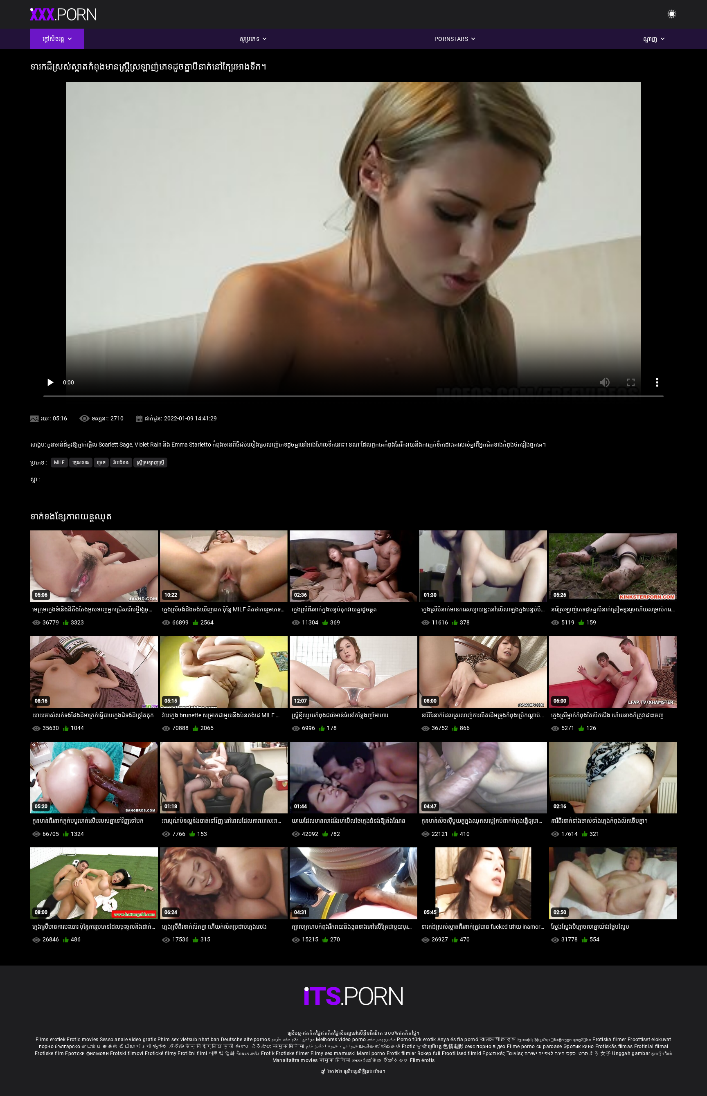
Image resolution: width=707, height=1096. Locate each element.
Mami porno (371, 1053)
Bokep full (428, 1053)
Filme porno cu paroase (534, 1046)
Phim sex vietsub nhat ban (189, 1039)
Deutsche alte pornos (245, 1039)
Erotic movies (83, 1039)
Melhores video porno (341, 1039)
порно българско (60, 1046)
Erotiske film (50, 1053)
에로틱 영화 (222, 1053)
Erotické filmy (161, 1053)
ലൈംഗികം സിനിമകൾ (380, 1046)
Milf (59, 462)
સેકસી (143, 1046)
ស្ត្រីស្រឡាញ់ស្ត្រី (150, 462)
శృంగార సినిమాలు (254, 1046)
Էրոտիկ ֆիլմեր (534, 1039)
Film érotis (422, 1060)
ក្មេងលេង (80, 462)
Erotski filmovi (127, 1053)
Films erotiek (50, 1039)
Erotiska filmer (610, 1039)
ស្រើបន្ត (435, 1046)
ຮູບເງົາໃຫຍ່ (661, 1053)
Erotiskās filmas (614, 1046)
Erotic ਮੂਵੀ (415, 1046)
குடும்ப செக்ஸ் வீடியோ (108, 1046)
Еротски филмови (87, 1053)
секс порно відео (485, 1046)
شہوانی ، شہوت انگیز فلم (332, 1046)
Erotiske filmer (293, 1053)
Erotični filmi (193, 1053)
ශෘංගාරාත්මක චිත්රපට (381, 1060)
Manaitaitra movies (295, 1060)
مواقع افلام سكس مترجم (293, 1039)
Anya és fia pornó (457, 1039)
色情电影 (454, 1046)
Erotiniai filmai (651, 1046)
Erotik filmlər (402, 1053)
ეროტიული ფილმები (571, 1039)
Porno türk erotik (416, 1039)
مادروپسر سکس (381, 1039)
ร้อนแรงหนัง (248, 1053)
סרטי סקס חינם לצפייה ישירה (556, 1053)
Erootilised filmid (462, 1053)
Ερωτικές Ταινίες (503, 1053)
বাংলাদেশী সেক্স (498, 1039)
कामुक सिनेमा (288, 1046)
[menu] (672, 14)
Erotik (268, 1053)
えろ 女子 (600, 1053)
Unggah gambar (631, 1053)
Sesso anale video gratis (128, 1039)
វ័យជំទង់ (121, 462)
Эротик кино (579, 1046)
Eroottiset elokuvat (649, 1039)
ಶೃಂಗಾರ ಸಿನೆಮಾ (169, 1046)
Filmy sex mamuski (333, 1053)
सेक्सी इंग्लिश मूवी (209, 1046)
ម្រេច (101, 462)
